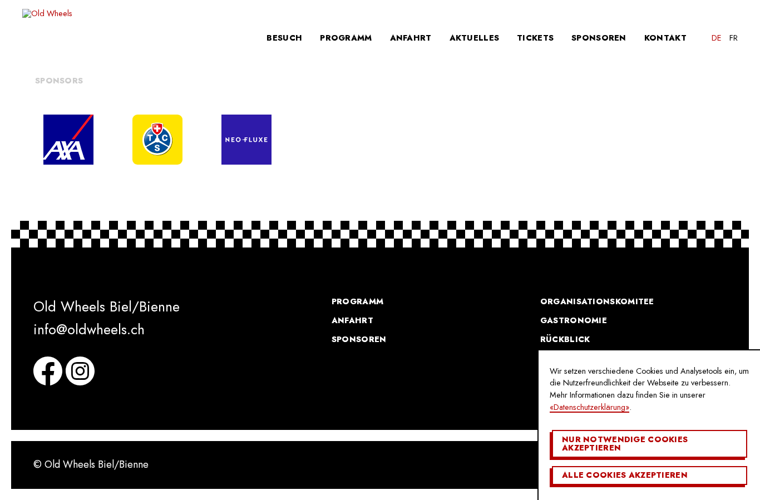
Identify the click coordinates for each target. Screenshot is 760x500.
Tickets (535, 37)
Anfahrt (411, 37)
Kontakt (665, 37)
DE (717, 37)
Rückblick (565, 339)
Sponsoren (598, 37)
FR (733, 37)
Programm (346, 37)
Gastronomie (573, 320)
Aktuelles (475, 37)
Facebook (47, 371)
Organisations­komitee (597, 301)
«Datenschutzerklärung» (589, 407)
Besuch (284, 37)
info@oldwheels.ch (89, 329)
